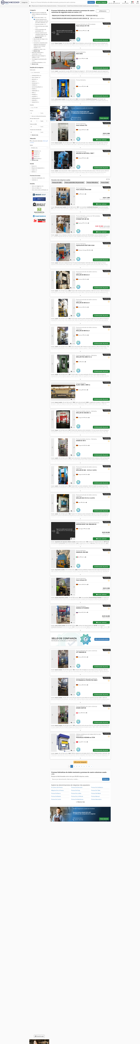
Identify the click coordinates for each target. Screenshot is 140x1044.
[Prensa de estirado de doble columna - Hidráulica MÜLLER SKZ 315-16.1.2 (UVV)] (63, 503)
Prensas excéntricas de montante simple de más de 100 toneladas (41, 34)
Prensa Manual (95, 796)
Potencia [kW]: (33, 124)
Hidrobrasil (35, 83)
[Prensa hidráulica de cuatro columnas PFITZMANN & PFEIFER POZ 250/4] (63, 687)
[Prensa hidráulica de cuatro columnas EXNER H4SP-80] (63, 715)
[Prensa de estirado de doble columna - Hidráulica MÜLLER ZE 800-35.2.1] (63, 336)
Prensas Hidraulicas (92, 182)
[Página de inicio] (29, 5)
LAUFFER (34, 96)
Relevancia (103, 11)
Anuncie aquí (40, 1036)
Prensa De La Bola (76, 793)
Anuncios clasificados (38, 178)
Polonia (36, 156)
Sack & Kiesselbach (37, 87)
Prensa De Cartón (56, 799)
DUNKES (34, 94)
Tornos (37, 41)
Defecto (34, 171)
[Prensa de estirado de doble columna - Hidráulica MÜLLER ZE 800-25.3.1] (63, 280)
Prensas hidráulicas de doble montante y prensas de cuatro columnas (41, 21)
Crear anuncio (104, 118)
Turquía (37, 153)
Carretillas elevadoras (39, 62)
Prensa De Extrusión (76, 787)
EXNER (34, 88)
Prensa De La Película (77, 796)
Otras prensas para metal (41, 26)
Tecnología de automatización (39, 59)
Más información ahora (101, 639)
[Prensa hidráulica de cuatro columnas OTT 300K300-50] (63, 659)
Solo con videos (36, 188)
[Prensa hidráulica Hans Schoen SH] (63, 587)
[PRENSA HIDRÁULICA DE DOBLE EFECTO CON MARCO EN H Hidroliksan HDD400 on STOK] (63, 743)
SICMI (34, 81)
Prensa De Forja (75, 790)
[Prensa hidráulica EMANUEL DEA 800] (63, 559)
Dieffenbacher (36, 98)
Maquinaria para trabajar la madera (39, 56)
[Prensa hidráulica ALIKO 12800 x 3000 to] (63, 392)
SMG (34, 92)
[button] (137, 2)
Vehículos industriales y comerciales (37, 53)
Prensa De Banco (56, 793)
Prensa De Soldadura (97, 787)
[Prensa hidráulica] (63, 88)
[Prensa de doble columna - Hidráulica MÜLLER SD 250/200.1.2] (63, 419)
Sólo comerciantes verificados (40, 190)
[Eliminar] (83, 15)
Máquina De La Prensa (57, 790)
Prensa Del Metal (96, 793)
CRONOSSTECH (36, 75)
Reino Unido (37, 158)
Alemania (37, 151)
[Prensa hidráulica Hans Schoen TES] (63, 132)
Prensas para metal (40, 17)
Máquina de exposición (38, 168)
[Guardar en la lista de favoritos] (109, 26)
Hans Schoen (36, 77)
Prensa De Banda (56, 796)
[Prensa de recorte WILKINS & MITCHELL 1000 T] (63, 160)
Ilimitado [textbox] (34, 148)
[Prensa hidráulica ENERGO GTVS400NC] (63, 615)
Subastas (35, 180)
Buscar (92, 2)
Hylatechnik (35, 102)
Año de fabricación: (34, 118)
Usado (34, 170)
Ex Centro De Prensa (57, 787)
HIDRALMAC (35, 90)
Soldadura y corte (39, 49)
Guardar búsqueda (80, 762)
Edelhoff (34, 100)
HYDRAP (34, 85)
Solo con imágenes (37, 186)
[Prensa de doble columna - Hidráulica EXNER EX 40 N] (63, 447)
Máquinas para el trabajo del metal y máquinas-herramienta (39, 14)
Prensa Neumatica (96, 799)
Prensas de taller (40, 24)
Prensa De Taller (95, 790)
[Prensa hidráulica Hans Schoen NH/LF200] (63, 196)
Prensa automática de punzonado (40, 30)
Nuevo (34, 166)
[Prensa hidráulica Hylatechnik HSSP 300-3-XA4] (63, 252)
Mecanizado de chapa (40, 39)
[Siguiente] (73, 32)
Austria (36, 154)
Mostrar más (81, 802)
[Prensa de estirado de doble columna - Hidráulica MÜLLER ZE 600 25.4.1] (63, 308)
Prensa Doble (105, 182)
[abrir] (80, 48)
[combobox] (39, 148)
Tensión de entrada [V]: (35, 129)
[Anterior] (52, 32)
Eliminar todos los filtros (98, 18)
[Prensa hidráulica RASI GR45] (63, 60)
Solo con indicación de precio (39, 116)
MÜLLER (35, 79)
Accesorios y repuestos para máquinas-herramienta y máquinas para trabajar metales (40, 45)
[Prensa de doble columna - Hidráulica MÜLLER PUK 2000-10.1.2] (63, 364)
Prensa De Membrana (77, 799)
